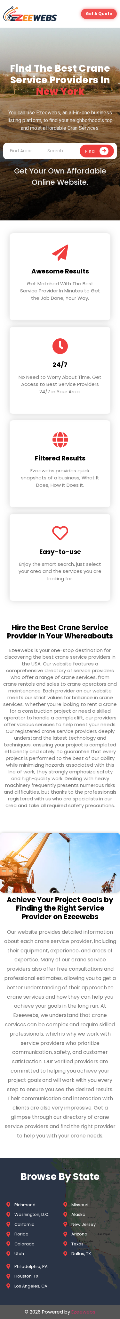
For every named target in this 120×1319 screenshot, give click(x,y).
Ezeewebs (83, 1311)
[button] (99, 14)
